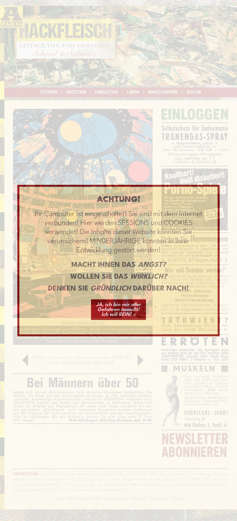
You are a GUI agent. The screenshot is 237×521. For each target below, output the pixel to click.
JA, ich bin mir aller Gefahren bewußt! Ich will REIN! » (118, 309)
